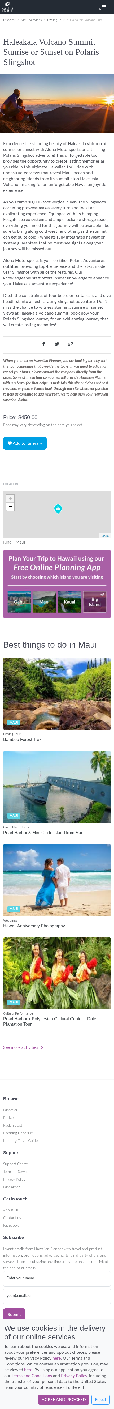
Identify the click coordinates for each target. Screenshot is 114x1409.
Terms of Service (16, 1172)
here (56, 1358)
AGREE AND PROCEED (64, 1400)
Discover (9, 20)
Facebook (11, 1226)
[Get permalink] (70, 345)
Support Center (15, 1164)
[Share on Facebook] (44, 345)
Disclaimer (11, 1187)
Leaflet (105, 535)
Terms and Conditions (32, 1376)
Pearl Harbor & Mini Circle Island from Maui (44, 832)
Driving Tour (55, 20)
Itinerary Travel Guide (20, 1141)
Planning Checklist (18, 1133)
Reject (100, 1400)
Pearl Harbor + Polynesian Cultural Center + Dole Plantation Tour (49, 1021)
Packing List (12, 1125)
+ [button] (10, 498)
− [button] (10, 506)
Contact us (12, 1218)
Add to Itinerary (27, 443)
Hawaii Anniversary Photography (34, 926)
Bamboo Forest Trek (22, 739)
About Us (11, 1210)
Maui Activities (31, 20)
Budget (9, 1118)
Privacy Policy (14, 1179)
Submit (14, 1315)
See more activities (21, 1047)
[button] (104, 7)
